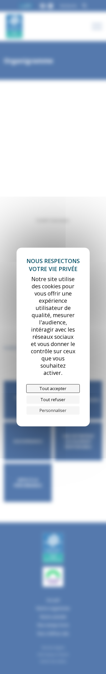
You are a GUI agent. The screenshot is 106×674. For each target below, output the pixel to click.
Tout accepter (52, 388)
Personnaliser (52, 410)
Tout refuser (52, 399)
